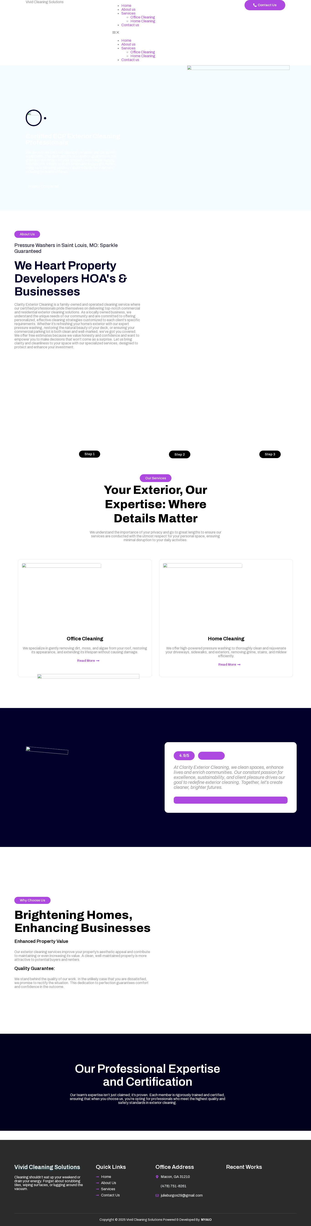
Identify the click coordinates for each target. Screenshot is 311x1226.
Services (128, 13)
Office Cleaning (142, 17)
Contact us (130, 25)
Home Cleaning (142, 21)
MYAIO (206, 1219)
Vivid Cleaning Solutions (45, 2)
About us (128, 9)
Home (126, 6)
